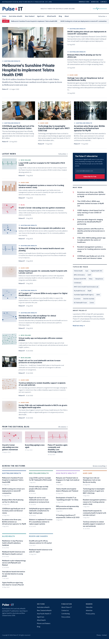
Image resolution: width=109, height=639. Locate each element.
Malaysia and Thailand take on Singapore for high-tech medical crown (67, 480)
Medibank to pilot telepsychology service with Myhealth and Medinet (14, 563)
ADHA (98, 294)
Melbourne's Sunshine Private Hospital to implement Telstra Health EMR (34, 21)
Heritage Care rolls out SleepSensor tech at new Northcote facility (92, 480)
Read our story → (79, 326)
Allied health (51, 16)
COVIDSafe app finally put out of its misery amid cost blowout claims (90, 257)
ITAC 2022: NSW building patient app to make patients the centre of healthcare (91, 240)
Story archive (65, 617)
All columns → (63, 427)
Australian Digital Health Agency (84, 294)
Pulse (12, 8)
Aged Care (87, 473)
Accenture (77, 298)
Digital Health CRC (96, 271)
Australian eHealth (15, 16)
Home (4, 16)
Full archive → (102, 16)
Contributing (65, 614)
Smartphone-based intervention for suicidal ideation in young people (13, 574)
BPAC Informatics (79, 275)
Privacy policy (90, 614)
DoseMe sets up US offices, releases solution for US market (40, 542)
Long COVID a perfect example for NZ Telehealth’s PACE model (40, 479)
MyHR (89, 291)
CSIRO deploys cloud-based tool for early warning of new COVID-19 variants (91, 212)
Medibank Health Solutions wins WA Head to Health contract (13, 553)
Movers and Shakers (38, 536)
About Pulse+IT (66, 607)
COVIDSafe (77, 283)
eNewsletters (84, 1)
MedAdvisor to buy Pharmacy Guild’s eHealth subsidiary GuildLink (12, 543)
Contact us (65, 610)
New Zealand (29, 16)
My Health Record (79, 291)
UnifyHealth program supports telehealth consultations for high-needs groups (40, 511)
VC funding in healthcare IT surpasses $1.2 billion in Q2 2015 (68, 516)
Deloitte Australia (88, 298)
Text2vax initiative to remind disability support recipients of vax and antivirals (94, 524)
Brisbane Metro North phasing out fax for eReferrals (12, 501)
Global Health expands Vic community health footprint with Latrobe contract (94, 513)
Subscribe (89, 607)
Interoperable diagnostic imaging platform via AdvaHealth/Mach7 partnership (90, 221)
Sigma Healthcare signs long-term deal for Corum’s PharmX (13, 584)
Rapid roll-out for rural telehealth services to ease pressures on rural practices (39, 500)
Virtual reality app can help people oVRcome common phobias (38, 489)
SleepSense (99, 279)
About (67, 16)
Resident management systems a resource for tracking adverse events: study (91, 249)
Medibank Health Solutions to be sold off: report (40, 551)
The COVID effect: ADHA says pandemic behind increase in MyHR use (90, 203)
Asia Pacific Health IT (66, 473)
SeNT (89, 275)
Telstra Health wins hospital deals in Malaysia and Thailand (67, 490)
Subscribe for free (89, 177)
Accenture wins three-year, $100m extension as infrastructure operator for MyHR (91, 194)
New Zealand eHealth (39, 473)
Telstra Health (78, 271)
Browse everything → (100, 466)
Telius (90, 279)
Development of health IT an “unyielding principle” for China (67, 499)
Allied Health (8, 536)
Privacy (99, 635)
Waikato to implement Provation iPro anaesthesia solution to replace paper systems (40, 522)
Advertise (95, 1)
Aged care (40, 16)
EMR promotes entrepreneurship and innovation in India (67, 507)
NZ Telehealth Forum (80, 302)
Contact (103, 1)
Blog (60, 16)
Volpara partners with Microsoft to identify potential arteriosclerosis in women (91, 231)
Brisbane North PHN (80, 279)
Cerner (92, 302)
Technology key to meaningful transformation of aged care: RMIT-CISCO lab (93, 491)
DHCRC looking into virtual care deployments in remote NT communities (84, 21)
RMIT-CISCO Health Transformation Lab (86, 287)
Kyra (86, 271)
